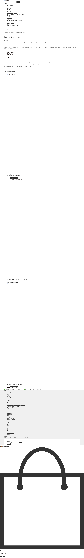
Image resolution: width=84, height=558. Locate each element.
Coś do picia (9, 426)
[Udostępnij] (3, 556)
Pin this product (10, 53)
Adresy (8, 417)
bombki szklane (54, 47)
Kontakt (8, 9)
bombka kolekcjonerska (32, 47)
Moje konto (9, 8)
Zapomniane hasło (11, 419)
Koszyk (8, 16)
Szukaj (18, 1)
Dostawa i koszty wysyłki (12, 13)
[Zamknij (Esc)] (4, 556)
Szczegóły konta (10, 418)
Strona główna (10, 5)
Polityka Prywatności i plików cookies (15, 20)
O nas (8, 19)
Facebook (9, 398)
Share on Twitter (10, 51)
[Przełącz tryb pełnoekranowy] (1, 556)
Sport (8, 428)
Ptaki (8, 429)
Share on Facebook (11, 52)
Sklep (8, 7)
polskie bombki (69, 47)
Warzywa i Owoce (10, 433)
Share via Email (10, 54)
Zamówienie (9, 26)
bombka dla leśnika (23, 47)
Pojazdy (8, 434)
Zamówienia (9, 414)
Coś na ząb (9, 431)
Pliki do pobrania (10, 416)
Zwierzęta (13, 32)
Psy (7, 424)
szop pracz (10, 48)
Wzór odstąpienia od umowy (13, 25)
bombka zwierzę (47, 47)
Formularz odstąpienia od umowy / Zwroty (16, 14)
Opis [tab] (8, 57)
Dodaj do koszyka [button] (14, 178)
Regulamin (9, 21)
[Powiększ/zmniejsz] (0, 556)
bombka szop (40, 47)
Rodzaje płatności (10, 23)
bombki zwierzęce (62, 47)
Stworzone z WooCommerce (26, 437)
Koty (8, 430)
